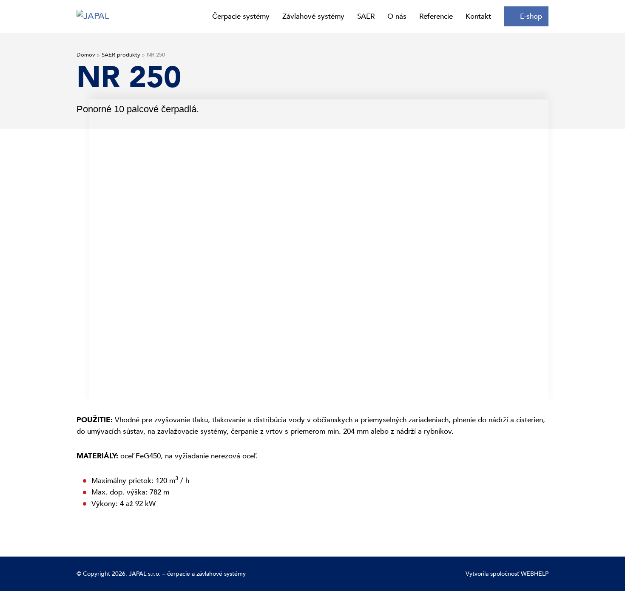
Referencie (436, 16)
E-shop (531, 16)
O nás (396, 16)
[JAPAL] (93, 16)
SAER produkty (121, 55)
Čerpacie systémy (241, 16)
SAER (366, 16)
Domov (86, 55)
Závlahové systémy (313, 16)
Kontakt (478, 16)
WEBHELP (534, 574)
